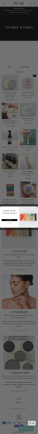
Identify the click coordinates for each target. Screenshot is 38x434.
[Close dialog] (36, 207)
